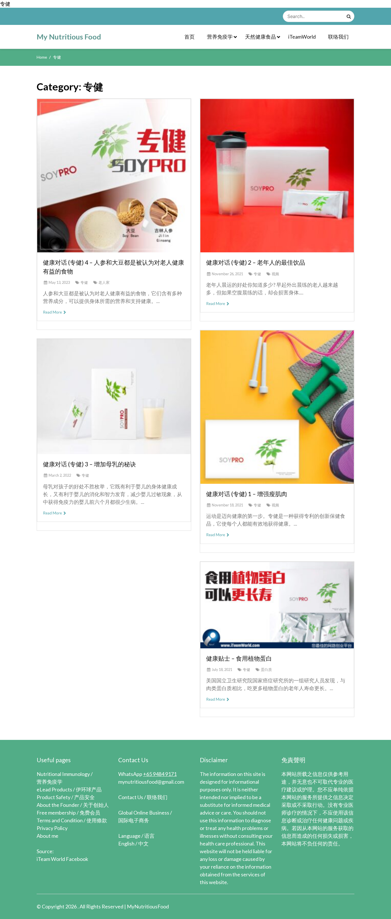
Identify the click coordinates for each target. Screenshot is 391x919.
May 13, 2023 (59, 282)
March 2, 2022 (60, 475)
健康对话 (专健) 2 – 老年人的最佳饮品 (255, 262)
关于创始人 (96, 805)
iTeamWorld (302, 36)
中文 (143, 843)
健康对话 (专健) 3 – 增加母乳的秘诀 (89, 464)
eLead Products (54, 789)
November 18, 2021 (227, 505)
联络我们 (338, 36)
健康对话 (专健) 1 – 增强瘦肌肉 (246, 493)
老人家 (104, 282)
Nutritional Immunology (63, 774)
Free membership (56, 812)
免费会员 (90, 812)
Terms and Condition (60, 820)
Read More (53, 312)
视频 (275, 274)
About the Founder (58, 805)
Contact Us (130, 797)
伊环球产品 (89, 789)
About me (47, 836)
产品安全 (84, 797)
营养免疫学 (220, 36)
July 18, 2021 (222, 669)
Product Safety (53, 797)
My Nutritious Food (69, 36)
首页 (189, 36)
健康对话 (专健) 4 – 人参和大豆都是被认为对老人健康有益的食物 (113, 266)
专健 (84, 282)
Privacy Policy (52, 828)
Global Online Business (143, 812)
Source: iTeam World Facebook (62, 855)
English (126, 843)
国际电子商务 (133, 820)
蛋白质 (266, 669)
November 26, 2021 (227, 274)
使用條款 (96, 820)
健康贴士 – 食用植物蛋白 (239, 658)
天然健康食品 (260, 36)
